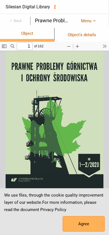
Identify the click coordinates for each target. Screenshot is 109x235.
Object (27, 33)
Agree (83, 223)
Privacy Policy (53, 209)
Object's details (82, 34)
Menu (86, 20)
